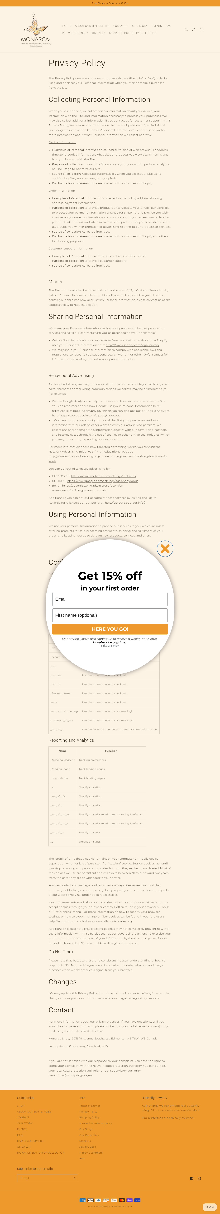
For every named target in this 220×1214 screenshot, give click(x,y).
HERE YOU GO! (110, 629)
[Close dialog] (165, 549)
